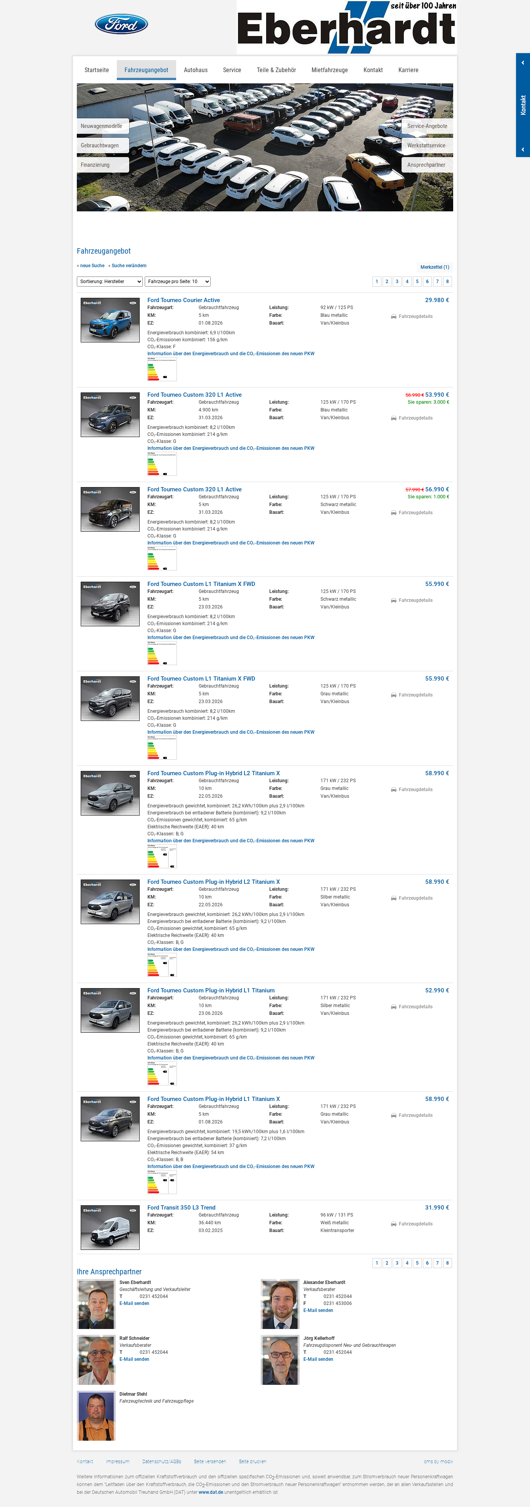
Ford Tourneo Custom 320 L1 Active (194, 394)
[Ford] (112, 24)
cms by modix (438, 1461)
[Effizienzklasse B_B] (162, 1192)
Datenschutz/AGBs (161, 1461)
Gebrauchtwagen (100, 145)
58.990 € (437, 773)
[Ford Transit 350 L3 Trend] (110, 1227)
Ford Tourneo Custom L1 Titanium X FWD (201, 584)
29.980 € (437, 300)
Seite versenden (210, 1461)
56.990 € (437, 489)
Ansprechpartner (426, 164)
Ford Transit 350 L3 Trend (181, 1207)
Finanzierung (95, 164)
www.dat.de (211, 1492)
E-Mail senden (134, 1303)
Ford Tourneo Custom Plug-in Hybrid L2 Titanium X (213, 773)
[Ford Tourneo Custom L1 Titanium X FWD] (110, 604)
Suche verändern (129, 265)
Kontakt (85, 1461)
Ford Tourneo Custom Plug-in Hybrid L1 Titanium (211, 990)
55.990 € (437, 584)
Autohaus (196, 70)
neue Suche (92, 265)
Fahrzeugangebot (146, 70)
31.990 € (437, 1207)
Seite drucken (253, 1461)
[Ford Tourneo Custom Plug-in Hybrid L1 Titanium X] (110, 1119)
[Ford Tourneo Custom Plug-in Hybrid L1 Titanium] (110, 1010)
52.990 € (437, 990)
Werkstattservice (426, 145)
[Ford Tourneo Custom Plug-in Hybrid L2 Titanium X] (110, 793)
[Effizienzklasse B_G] (162, 866)
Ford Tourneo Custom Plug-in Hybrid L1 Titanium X (213, 1099)
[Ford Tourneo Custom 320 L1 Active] (110, 414)
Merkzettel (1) (435, 267)
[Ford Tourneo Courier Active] (110, 320)
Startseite (97, 70)
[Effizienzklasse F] (162, 379)
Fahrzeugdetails (416, 316)
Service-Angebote (427, 126)
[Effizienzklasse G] (162, 474)
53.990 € (437, 394)
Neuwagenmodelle (101, 126)
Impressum (118, 1461)
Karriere (408, 70)
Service (232, 70)
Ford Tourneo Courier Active (183, 300)
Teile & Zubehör (276, 70)
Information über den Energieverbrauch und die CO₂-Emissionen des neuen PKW (231, 353)
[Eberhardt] (347, 27)
